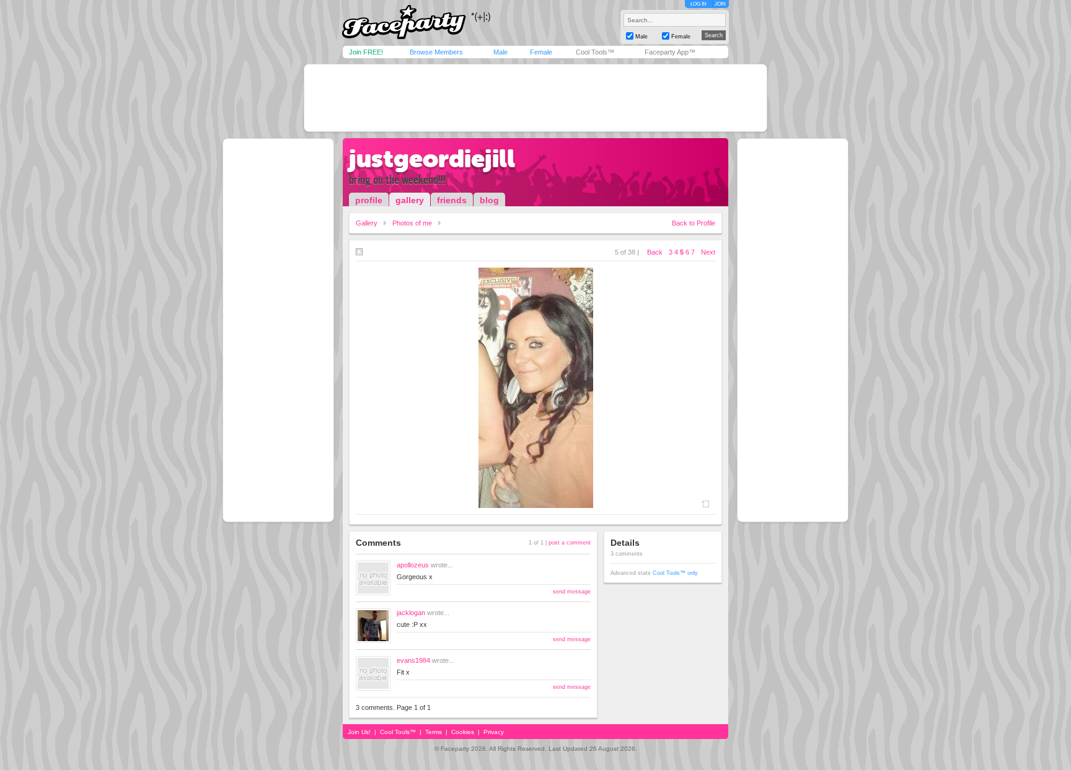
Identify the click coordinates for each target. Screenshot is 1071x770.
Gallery (366, 223)
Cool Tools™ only (675, 573)
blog (489, 200)
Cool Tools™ (595, 52)
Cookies (462, 731)
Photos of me (412, 223)
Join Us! (359, 731)
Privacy (493, 731)
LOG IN (698, 4)
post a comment (570, 543)
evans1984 (413, 660)
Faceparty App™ (670, 52)
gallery (409, 200)
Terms (433, 731)
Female (541, 52)
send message (572, 591)
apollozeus (413, 565)
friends (452, 200)
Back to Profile (693, 223)
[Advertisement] (535, 98)
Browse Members (436, 52)
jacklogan (411, 612)
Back (655, 252)
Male (500, 52)
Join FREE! (366, 52)
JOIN (720, 4)
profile (368, 200)
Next (708, 252)
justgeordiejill (432, 158)
